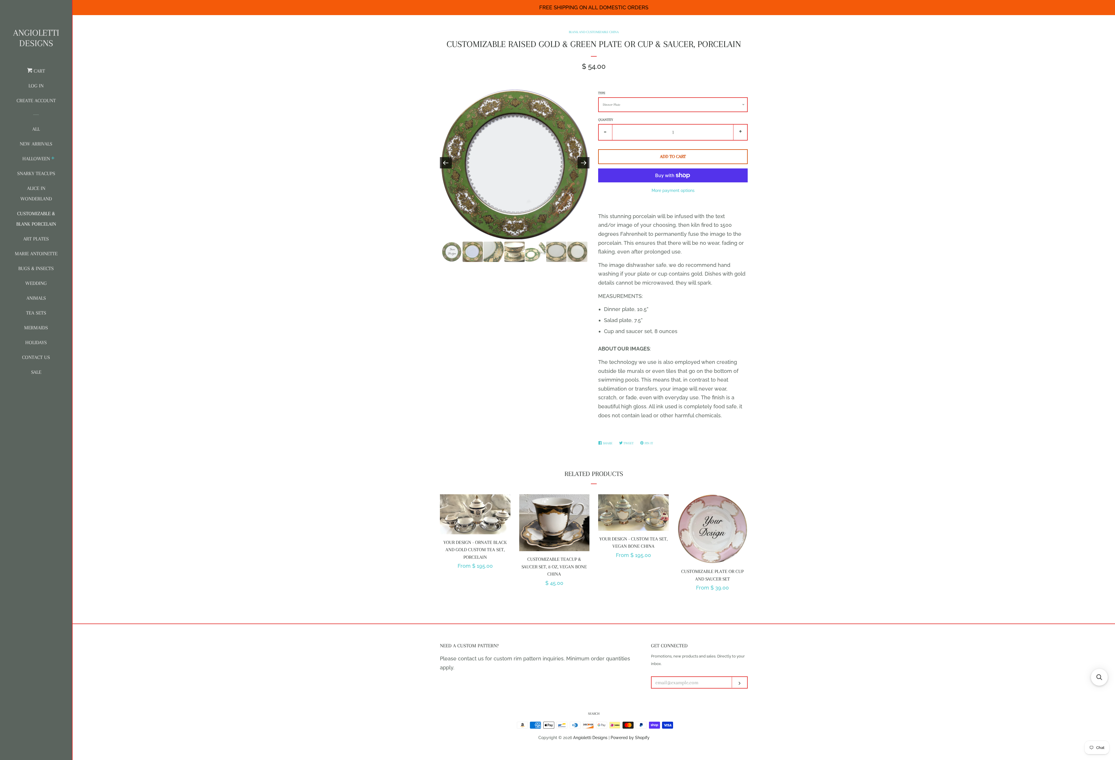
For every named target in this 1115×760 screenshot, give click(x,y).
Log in (36, 86)
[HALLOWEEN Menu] (53, 159)
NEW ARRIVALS (36, 144)
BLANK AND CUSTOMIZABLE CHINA (594, 32)
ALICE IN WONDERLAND (36, 193)
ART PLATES (36, 239)
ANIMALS (36, 298)
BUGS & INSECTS (36, 268)
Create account (36, 100)
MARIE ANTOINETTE (36, 253)
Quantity (605, 120)
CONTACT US (36, 357)
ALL (36, 129)
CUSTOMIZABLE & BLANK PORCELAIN (36, 219)
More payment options (673, 190)
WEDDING (36, 283)
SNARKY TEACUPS (36, 173)
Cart (38, 71)
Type (601, 93)
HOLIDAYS (36, 342)
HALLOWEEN (36, 158)
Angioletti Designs (36, 38)
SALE (36, 372)
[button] (1099, 677)
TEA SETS (36, 313)
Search (594, 714)
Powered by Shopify (630, 737)
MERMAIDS (36, 327)
